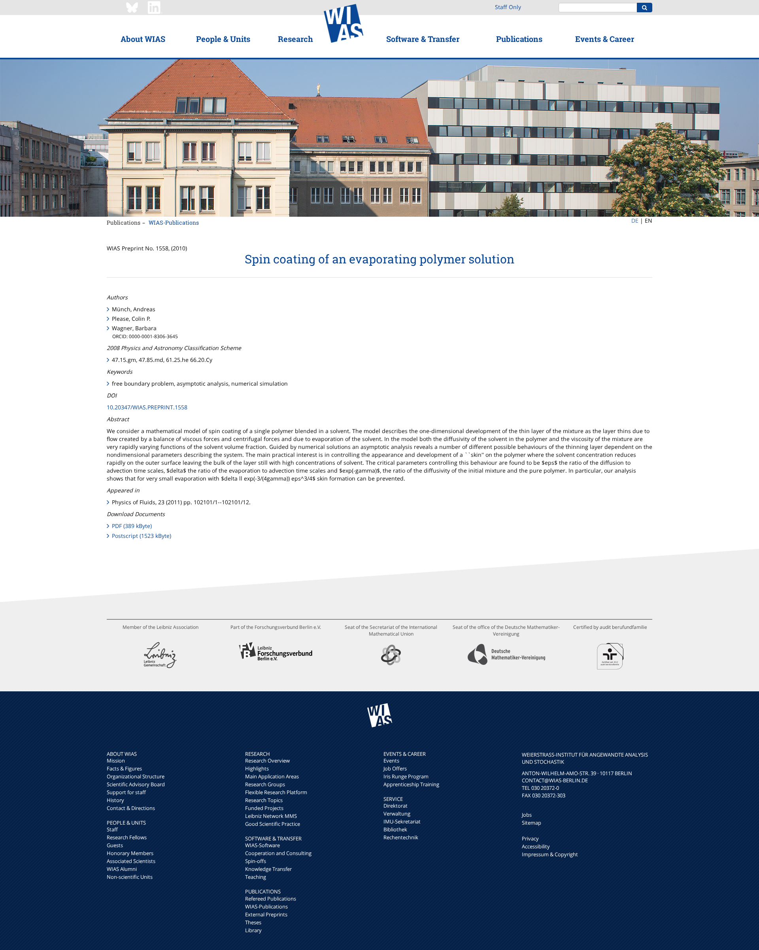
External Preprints (266, 914)
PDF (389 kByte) (132, 526)
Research (295, 39)
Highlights (257, 768)
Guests (115, 845)
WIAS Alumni (122, 868)
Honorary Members (130, 853)
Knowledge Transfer (268, 868)
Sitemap (531, 822)
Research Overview (267, 760)
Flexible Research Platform (276, 792)
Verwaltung (396, 813)
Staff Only (508, 7)
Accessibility (536, 846)
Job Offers (395, 768)
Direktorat (395, 805)
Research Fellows (127, 837)
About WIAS (143, 39)
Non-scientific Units (130, 876)
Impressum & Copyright (550, 854)
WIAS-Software (262, 845)
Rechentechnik (400, 837)
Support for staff (126, 792)
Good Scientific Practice (272, 823)
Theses (253, 922)
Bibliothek (395, 829)
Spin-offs (255, 861)
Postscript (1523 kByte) (141, 535)
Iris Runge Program (406, 776)
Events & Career (604, 39)
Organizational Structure (135, 776)
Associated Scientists (131, 861)
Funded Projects (264, 808)
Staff (112, 829)
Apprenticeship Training (411, 784)
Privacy (530, 838)
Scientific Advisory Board (136, 784)
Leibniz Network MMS (271, 815)
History (115, 800)
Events (391, 760)
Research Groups (265, 784)
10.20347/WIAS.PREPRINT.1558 (147, 407)
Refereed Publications (270, 898)
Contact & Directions (131, 808)
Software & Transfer (422, 39)
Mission (116, 760)
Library (253, 930)
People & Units (223, 39)
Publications (519, 39)
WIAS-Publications (174, 222)
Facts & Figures (124, 768)
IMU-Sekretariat (402, 821)
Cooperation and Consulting (278, 853)
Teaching (255, 876)
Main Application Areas (272, 776)
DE (634, 220)
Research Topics (264, 800)
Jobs (527, 814)
